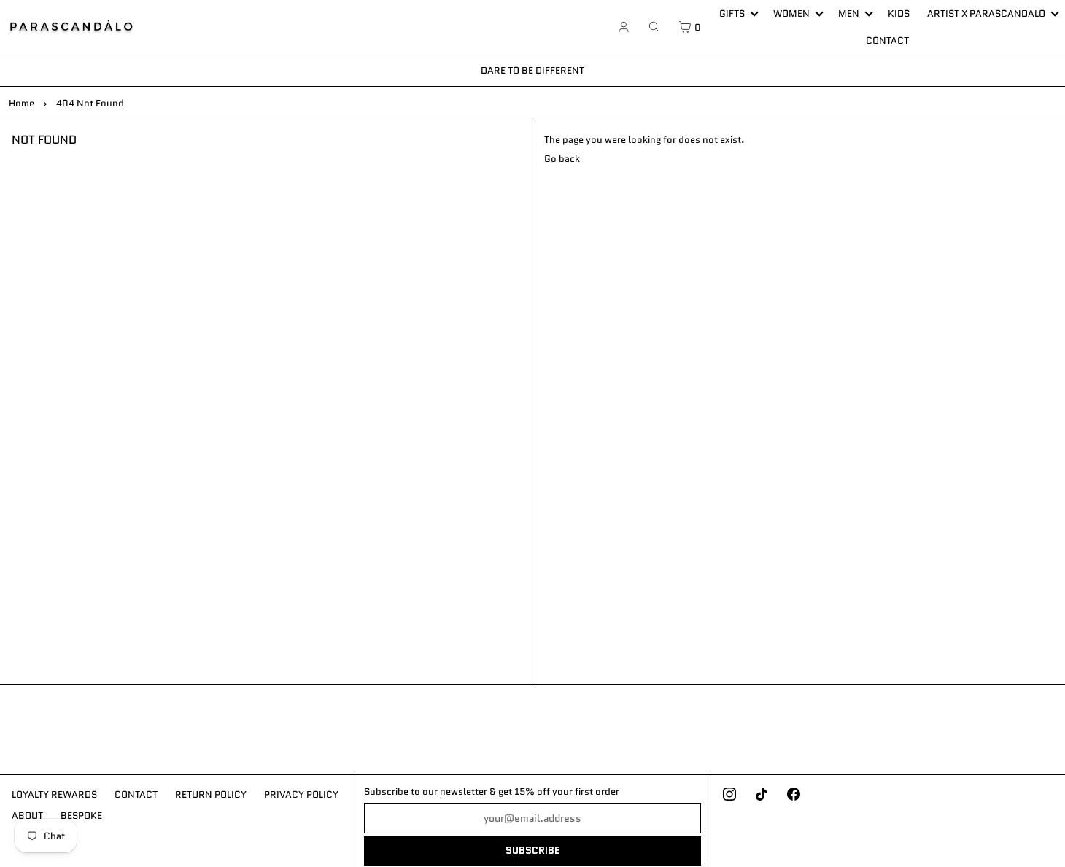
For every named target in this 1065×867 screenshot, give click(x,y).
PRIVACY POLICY (301, 794)
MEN (848, 13)
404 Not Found (90, 103)
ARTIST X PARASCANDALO (986, 13)
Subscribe (532, 851)
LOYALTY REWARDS (54, 794)
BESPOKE (81, 816)
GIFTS (732, 13)
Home (21, 103)
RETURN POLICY (211, 794)
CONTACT (887, 40)
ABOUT (27, 816)
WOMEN (791, 13)
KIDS (899, 13)
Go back (562, 159)
